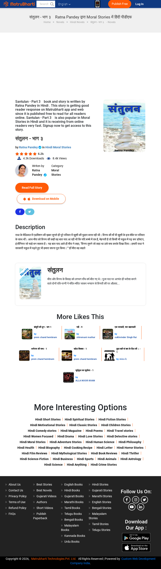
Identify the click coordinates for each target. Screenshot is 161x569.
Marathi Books (73, 502)
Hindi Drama (65, 436)
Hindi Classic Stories (83, 425)
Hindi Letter (105, 447)
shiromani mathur (86, 337)
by (35, 334)
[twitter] (144, 499)
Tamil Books (72, 508)
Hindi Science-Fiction (34, 459)
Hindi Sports (85, 459)
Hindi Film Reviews (34, 453)
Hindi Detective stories (122, 436)
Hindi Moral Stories (58, 147)
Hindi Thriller (130, 453)
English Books (73, 484)
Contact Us (16, 490)
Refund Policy (17, 508)
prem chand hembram (45, 337)
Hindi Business (63, 459)
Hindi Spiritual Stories (79, 419)
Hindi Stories (100, 484)
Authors (41, 502)
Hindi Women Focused (38, 436)
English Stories (101, 502)
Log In (139, 4)
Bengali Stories (101, 508)
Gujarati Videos (46, 496)
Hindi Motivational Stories (47, 425)
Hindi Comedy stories (42, 430)
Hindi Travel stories (120, 430)
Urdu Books (71, 541)
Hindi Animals (107, 459)
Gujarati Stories (102, 490)
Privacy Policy (18, 496)
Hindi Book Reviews (104, 453)
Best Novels (44, 490)
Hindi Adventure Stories (66, 442)
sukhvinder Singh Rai (126, 337)
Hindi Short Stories (48, 419)
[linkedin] (140, 506)
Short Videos (44, 508)
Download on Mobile (45, 198)
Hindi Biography (49, 447)
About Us (15, 484)
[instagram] (135, 499)
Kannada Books (74, 535)
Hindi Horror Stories (130, 447)
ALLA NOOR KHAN (85, 380)
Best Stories (44, 484)
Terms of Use (17, 502)
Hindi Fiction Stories (112, 419)
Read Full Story (32, 187)
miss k (123, 359)
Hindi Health (25, 447)
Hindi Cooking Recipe (78, 447)
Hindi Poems (94, 430)
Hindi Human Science (100, 442)
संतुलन (55, 270)
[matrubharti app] (97, 4)
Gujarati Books (74, 496)
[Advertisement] (80, 64)
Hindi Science (53, 464)
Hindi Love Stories (90, 436)
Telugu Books (73, 513)
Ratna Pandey (28, 147)
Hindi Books (72, 490)
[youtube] (131, 506)
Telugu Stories (101, 530)
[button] (51, 4)
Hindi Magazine (71, 430)
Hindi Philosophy (130, 442)
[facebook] (126, 499)
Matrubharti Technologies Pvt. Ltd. (54, 558)
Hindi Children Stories (116, 425)
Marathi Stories (102, 496)
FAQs (12, 513)
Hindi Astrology (131, 459)
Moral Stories (56, 172)
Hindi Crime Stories (104, 464)
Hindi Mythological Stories (69, 453)
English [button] (63, 4)
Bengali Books (73, 519)
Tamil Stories (100, 524)
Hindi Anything (77, 464)
